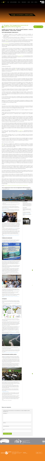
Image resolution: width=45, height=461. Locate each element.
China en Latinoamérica (10, 27)
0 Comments (20, 27)
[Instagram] (42, 2)
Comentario (5, 413)
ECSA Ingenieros (20, 130)
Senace (7, 40)
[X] (42, 1)
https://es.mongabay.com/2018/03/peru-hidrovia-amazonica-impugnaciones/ (16, 185)
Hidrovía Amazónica (6, 43)
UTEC (3, 144)
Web (3, 429)
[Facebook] (40, 1)
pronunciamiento (20, 55)
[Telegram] (43, 2)
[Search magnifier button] (42, 26)
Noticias (15, 27)
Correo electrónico (6, 426)
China (6, 27)
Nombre (4, 422)
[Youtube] (43, 1)
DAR (16, 69)
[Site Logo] (3, 2)
